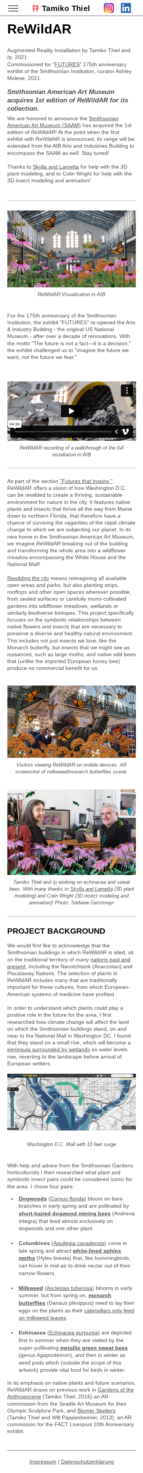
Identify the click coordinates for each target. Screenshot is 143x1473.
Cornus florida (67, 1199)
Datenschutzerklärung (87, 1462)
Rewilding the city (28, 578)
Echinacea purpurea (73, 1333)
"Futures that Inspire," (86, 481)
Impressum (42, 1462)
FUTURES (67, 64)
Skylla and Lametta (56, 167)
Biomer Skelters (96, 1411)
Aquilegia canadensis (78, 1243)
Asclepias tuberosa (69, 1288)
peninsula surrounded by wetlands (48, 1049)
